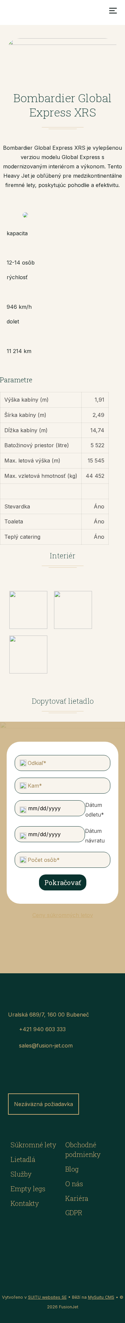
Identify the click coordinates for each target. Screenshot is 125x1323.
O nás (74, 1183)
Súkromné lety (33, 1144)
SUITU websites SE (47, 1297)
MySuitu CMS (101, 1297)
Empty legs (28, 1188)
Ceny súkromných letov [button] (62, 915)
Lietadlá (23, 1159)
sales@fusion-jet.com (46, 1045)
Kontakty (25, 1203)
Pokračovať (62, 882)
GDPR (73, 1212)
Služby (21, 1174)
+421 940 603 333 (42, 1029)
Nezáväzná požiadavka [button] (43, 1104)
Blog (72, 1169)
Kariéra (76, 1198)
